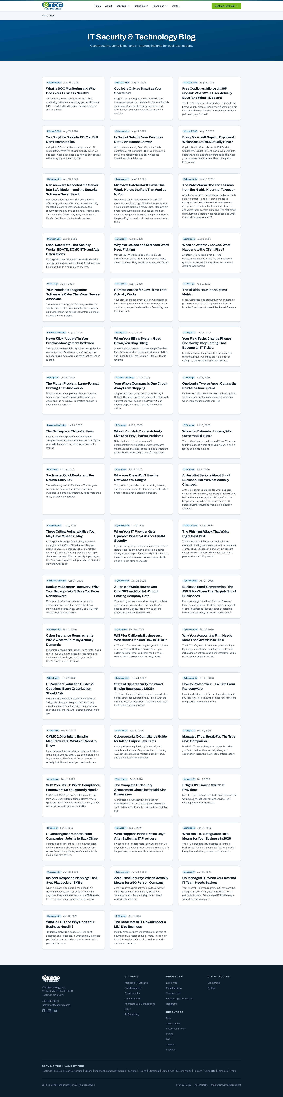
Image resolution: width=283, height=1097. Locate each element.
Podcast (170, 1049)
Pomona (198, 1070)
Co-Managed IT (133, 988)
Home (97, 5)
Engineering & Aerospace (179, 998)
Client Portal (214, 982)
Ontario (88, 1070)
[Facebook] (43, 1010)
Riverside (59, 1070)
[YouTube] (55, 1010)
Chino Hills (209, 1070)
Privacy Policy (183, 1084)
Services (121, 5)
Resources (158, 5)
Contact (176, 5)
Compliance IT (132, 998)
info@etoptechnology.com (56, 1004)
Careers (170, 1044)
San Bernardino (74, 1070)
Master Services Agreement (226, 1084)
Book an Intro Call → (226, 5)
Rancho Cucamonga (105, 1070)
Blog (168, 1018)
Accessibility (201, 1084)
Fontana (132, 1070)
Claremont (154, 1070)
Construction (173, 993)
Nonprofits (171, 1003)
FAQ (168, 1039)
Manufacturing (174, 988)
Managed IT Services (136, 982)
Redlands (47, 1070)
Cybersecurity (132, 993)
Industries (139, 5)
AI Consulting (132, 1014)
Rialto (233, 1070)
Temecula (222, 1070)
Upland (142, 1070)
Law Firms (171, 982)
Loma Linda (168, 1070)
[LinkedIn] (49, 1010)
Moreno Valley (183, 1070)
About (108, 5)
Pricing (169, 1033)
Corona (122, 1070)
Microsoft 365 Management (140, 1003)
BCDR (128, 1009)
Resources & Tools (176, 1028)
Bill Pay (211, 988)
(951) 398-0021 (50, 1000)
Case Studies (173, 1023)
